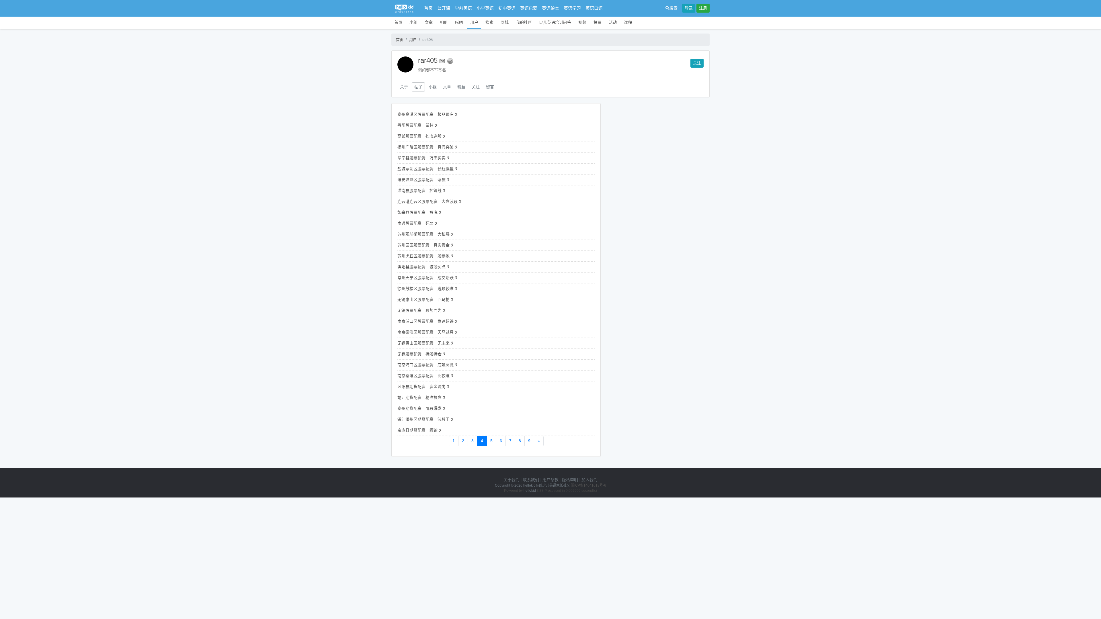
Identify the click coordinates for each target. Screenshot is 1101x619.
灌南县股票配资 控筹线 (419, 190)
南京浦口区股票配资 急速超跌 (425, 321)
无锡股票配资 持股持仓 (419, 354)
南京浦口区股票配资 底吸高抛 (425, 365)
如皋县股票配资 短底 (417, 212)
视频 (582, 22)
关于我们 (511, 479)
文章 (429, 22)
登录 (689, 8)
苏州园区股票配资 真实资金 (423, 245)
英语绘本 (550, 8)
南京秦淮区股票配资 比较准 (423, 375)
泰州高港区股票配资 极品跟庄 (425, 114)
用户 (474, 22)
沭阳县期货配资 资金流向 (421, 386)
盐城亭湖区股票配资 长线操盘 (425, 168)
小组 (413, 22)
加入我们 (589, 479)
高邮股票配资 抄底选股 (419, 136)
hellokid (530, 491)
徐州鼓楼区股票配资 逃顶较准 (425, 288)
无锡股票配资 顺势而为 (419, 310)
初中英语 (507, 8)
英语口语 (594, 8)
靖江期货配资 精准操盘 (419, 397)
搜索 (673, 8)
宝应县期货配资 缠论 (417, 430)
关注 (697, 63)
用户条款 (550, 479)
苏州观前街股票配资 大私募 (423, 234)
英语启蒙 (528, 8)
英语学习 (572, 8)
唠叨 (459, 22)
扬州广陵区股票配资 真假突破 (425, 147)
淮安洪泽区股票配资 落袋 (421, 179)
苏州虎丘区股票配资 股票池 (423, 256)
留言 (490, 87)
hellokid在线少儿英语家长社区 (546, 485)
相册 (444, 22)
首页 (428, 8)
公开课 (443, 8)
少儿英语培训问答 (555, 22)
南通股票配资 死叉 (415, 223)
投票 (598, 22)
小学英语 (485, 8)
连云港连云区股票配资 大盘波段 (427, 201)
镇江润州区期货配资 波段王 (423, 419)
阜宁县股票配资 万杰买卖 (421, 158)
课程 (628, 22)
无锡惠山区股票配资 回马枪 (423, 299)
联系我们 (531, 479)
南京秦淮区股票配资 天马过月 (425, 332)
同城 (505, 22)
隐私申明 (570, 479)
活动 (613, 22)
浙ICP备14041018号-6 (588, 485)
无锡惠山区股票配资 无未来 (423, 343)
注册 (703, 8)
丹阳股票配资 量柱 (415, 125)
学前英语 (463, 8)
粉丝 (461, 87)
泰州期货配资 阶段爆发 (419, 408)
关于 (404, 87)
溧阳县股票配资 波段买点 (421, 267)
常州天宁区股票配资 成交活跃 (425, 277)
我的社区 (524, 22)
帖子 (418, 87)
